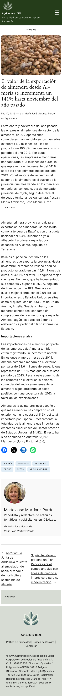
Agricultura (11, 118)
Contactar (31, 645)
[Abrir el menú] (56, 12)
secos (20, 469)
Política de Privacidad (18, 642)
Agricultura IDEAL (12, 13)
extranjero (41, 463)
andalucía (23, 463)
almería (8, 463)
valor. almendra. (39, 469)
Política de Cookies (43, 642)
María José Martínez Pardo (40, 113)
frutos (7, 469)
